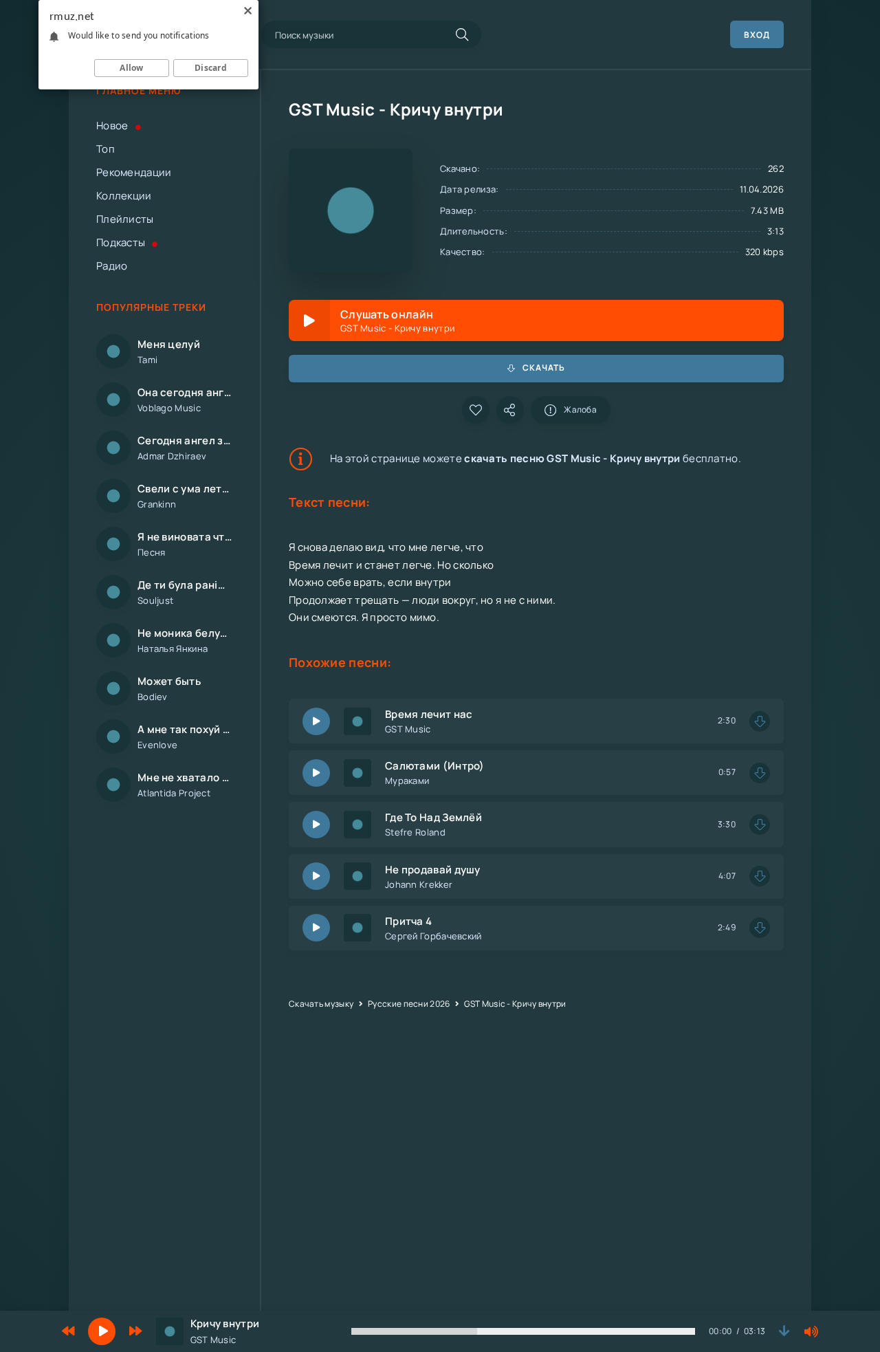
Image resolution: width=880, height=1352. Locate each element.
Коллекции (124, 195)
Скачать (543, 367)
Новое (112, 125)
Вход (757, 35)
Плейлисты (125, 219)
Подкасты (120, 242)
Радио (112, 266)
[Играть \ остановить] (316, 721)
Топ (105, 149)
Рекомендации (134, 172)
